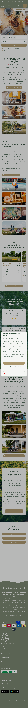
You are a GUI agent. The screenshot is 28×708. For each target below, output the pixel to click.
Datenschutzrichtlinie (8, 357)
